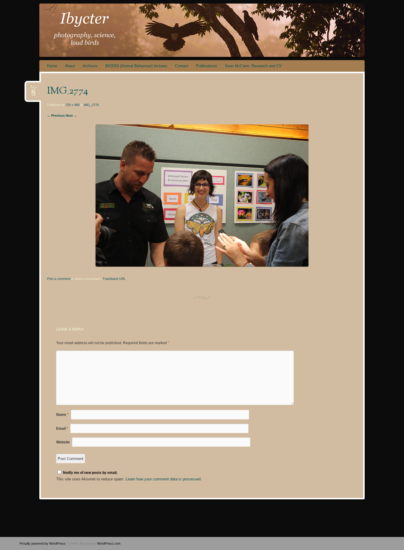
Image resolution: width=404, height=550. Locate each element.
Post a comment (58, 278)
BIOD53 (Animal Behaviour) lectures (136, 66)
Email (62, 428)
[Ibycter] (201, 30)
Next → (71, 115)
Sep (33, 89)
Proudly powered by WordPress (42, 543)
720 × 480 (72, 105)
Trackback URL (114, 278)
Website (63, 442)
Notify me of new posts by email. (90, 473)
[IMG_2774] (202, 265)
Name (62, 415)
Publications (206, 66)
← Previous (56, 115)
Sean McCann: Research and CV (253, 66)
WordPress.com (108, 543)
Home (52, 66)
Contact (181, 66)
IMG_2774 (91, 105)
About (70, 66)
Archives (90, 66)
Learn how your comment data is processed (163, 479)
